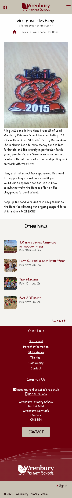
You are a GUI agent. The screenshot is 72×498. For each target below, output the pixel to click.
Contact (36, 368)
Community (36, 363)
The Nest (36, 357)
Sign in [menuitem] (63, 485)
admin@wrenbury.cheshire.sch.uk (38, 389)
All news (59, 320)
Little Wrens (36, 352)
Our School (36, 341)
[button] (68, 6)
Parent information (36, 346)
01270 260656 (37, 394)
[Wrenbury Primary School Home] (36, 7)
